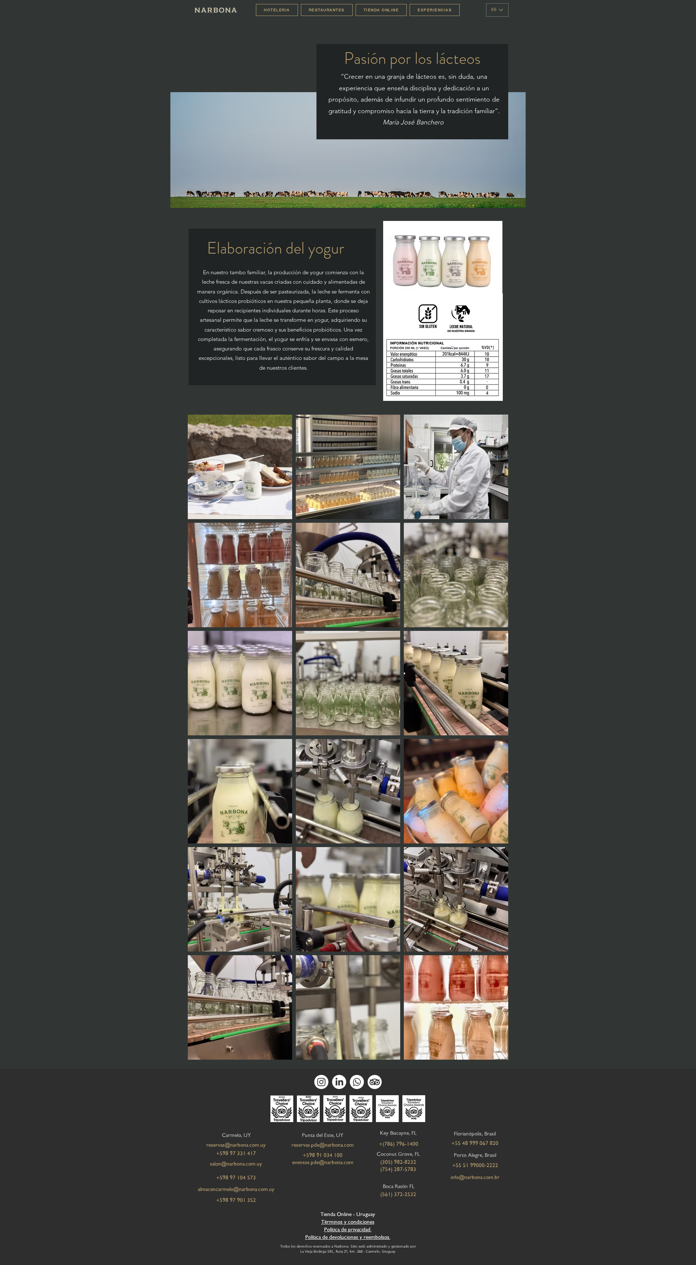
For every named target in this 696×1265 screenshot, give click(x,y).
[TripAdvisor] (375, 1082)
